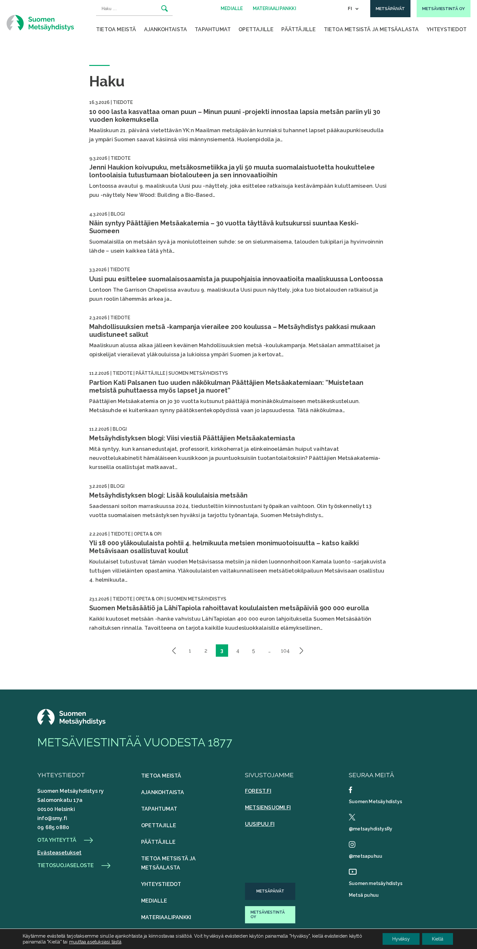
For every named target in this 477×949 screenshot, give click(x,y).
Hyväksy (401, 939)
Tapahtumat (213, 29)
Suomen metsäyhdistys (375, 883)
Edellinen (174, 650)
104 (285, 651)
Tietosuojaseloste (65, 865)
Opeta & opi (148, 534)
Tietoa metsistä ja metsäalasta (371, 29)
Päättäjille (298, 29)
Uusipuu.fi (260, 824)
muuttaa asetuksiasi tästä (95, 941)
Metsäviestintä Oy (268, 914)
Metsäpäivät (270, 891)
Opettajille (256, 29)
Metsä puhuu (364, 895)
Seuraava (301, 650)
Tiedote (123, 102)
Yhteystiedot (447, 29)
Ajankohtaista (165, 29)
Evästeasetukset (59, 853)
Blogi (118, 214)
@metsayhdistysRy (370, 828)
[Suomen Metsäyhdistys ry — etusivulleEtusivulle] (71, 723)
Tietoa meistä (116, 29)
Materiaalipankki (166, 917)
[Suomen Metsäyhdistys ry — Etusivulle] (40, 22)
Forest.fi (258, 791)
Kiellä (437, 939)
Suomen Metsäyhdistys (198, 373)
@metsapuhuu (365, 856)
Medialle (154, 901)
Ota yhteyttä (56, 840)
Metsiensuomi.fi (268, 807)
